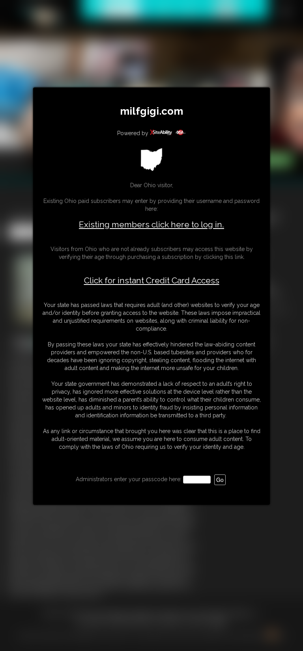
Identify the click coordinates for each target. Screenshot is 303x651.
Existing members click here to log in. (151, 224)
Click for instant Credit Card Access (151, 281)
